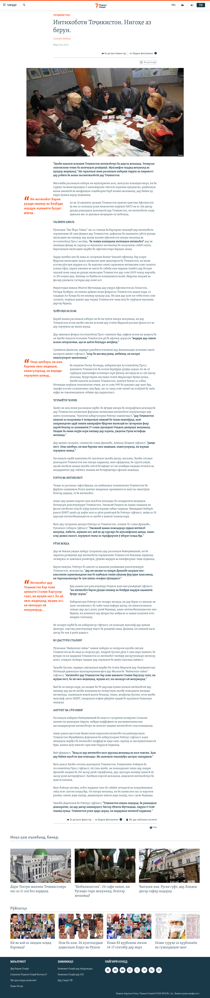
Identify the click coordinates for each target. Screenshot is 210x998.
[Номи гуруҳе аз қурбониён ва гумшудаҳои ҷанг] (177, 926)
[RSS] (152, 970)
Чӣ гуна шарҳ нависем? (23, 980)
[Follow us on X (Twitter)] (137, 970)
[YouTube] (182, 5)
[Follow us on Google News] (108, 970)
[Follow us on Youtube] (122, 970)
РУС (174, 5)
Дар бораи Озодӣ (19, 969)
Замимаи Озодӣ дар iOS (71, 974)
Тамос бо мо (16, 986)
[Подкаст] (159, 970)
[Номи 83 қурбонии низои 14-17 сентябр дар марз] (129, 926)
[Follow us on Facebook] (115, 970)
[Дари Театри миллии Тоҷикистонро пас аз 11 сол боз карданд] (40, 866)
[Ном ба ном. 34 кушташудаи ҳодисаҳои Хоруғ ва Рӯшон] (81, 926)
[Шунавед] (192, 5)
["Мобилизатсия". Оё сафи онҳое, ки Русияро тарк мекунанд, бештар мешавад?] (105, 866)
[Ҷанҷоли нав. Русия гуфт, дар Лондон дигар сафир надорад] (169, 866)
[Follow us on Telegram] (144, 970)
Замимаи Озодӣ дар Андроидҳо (75, 969)
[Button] (113, 54)
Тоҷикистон (61, 15)
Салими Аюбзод (62, 39)
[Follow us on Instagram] (130, 970)
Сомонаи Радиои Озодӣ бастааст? (28, 974)
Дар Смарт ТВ (65, 980)
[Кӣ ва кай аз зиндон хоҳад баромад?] (32, 926)
